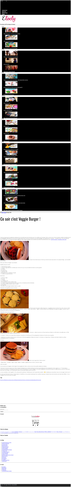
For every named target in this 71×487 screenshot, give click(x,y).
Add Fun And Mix (5, 443)
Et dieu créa (4, 450)
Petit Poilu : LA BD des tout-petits (8, 110)
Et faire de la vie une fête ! (7, 103)
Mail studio (4, 467)
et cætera (27, 431)
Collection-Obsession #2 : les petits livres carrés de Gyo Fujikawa (12, 33)
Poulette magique (5, 460)
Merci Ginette (4, 455)
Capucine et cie (5, 446)
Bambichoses (5, 445)
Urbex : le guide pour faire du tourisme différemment (10, 117)
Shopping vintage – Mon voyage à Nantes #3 (9, 71)
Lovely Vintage (5, 453)
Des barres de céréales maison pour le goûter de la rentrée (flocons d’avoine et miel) (14, 195)
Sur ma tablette (5, 432)
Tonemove (4, 469)
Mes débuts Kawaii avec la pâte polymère (9, 94)
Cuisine (3, 188)
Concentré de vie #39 (6, 140)
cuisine (8, 379)
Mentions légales (5, 12)
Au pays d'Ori (4, 444)
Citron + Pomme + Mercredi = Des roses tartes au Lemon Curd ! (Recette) (13, 210)
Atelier (3, 72)
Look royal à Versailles (6, 64)
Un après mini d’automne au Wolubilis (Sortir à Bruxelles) (11, 149)
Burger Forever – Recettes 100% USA (58, 239)
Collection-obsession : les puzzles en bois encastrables (10, 48)
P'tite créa (66, 431)
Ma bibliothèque (40, 431)
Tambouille (4, 461)
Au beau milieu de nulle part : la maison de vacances (10, 164)
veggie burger (38, 379)
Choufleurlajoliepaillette (7, 449)
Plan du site (4, 11)
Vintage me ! (16, 432)
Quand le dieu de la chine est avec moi (8, 41)
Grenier (3, 26)
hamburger (21, 379)
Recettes (33, 379)
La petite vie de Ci (5, 451)
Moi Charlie (4, 457)
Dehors (3, 141)
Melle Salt (4, 468)
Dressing (3, 49)
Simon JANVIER (14, 484)
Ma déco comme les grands (7, 454)
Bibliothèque (3, 95)
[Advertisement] (25, 230)
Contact (3, 14)
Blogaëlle (4, 466)
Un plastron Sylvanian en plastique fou (8, 179)
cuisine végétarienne (14, 379)
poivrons (30, 379)
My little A (4, 459)
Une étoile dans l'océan (7, 470)
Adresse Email (2, 409)
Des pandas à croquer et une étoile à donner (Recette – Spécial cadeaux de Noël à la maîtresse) (16, 79)
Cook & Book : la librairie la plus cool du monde (9, 156)
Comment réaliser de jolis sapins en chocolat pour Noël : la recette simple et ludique (14, 202)
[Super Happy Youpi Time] (35, 422)
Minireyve (4, 456)
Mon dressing (53, 431)
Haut (1, 486)
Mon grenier (59, 431)
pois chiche (26, 379)
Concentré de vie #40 (6, 133)
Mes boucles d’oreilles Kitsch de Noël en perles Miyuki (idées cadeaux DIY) (13, 87)
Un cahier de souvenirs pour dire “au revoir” (9, 187)
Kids (2, 165)
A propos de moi (4, 10)
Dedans (3, 118)
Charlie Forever (5, 447)
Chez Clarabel (5, 448)
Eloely (6, 484)
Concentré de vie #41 (6, 126)
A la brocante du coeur (6, 442)
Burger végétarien (3, 379)
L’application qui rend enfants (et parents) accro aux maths (11, 172)
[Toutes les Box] (35, 417)
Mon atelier (48, 431)
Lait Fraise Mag (5, 452)
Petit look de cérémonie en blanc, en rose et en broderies (11, 56)
